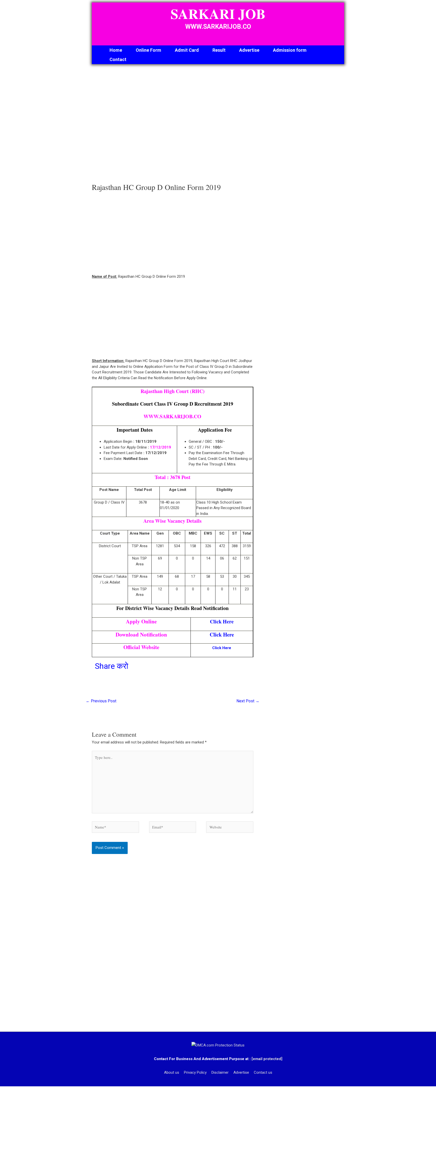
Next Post (247, 701)
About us (171, 1072)
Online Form (148, 50)
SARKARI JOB (218, 14)
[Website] (229, 828)
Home (116, 50)
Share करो (111, 666)
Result (219, 50)
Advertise (249, 50)
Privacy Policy (195, 1072)
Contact (118, 59)
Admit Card (187, 50)
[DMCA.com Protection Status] (218, 1045)
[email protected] (267, 1059)
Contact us (263, 1072)
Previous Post (101, 701)
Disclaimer (220, 1072)
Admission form (290, 50)
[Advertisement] (173, 125)
